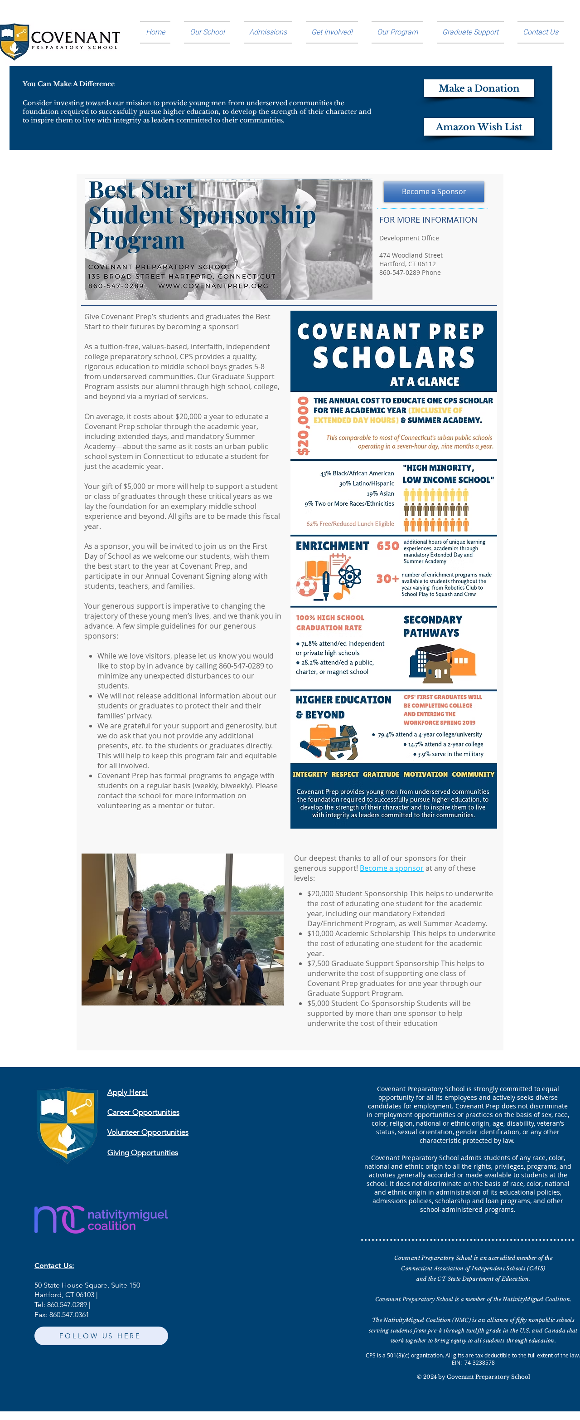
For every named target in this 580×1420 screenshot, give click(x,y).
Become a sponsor (392, 868)
